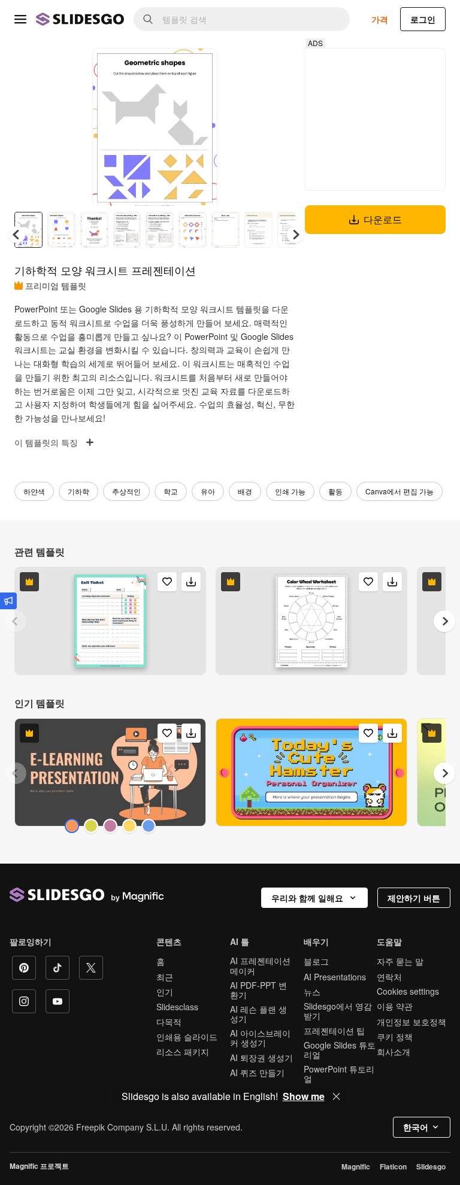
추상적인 (126, 491)
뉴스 (312, 991)
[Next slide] (199, 127)
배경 (245, 491)
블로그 (316, 961)
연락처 (389, 977)
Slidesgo (431, 1166)
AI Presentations (335, 977)
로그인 (422, 19)
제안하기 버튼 (414, 898)
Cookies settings (408, 991)
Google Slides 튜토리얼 (340, 1049)
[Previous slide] (15, 621)
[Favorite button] (166, 67)
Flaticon (393, 1166)
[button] (295, 234)
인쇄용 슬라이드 (186, 1036)
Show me (304, 1096)
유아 (208, 491)
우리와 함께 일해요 (307, 898)
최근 (164, 977)
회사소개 (393, 1051)
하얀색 (34, 491)
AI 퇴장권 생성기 (261, 1057)
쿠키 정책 (395, 1036)
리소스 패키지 (182, 1051)
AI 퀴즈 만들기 (257, 1072)
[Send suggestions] (8, 600)
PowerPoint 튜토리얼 (339, 1073)
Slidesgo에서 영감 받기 (338, 1010)
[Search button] (148, 19)
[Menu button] (20, 19)
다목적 (168, 1021)
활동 (335, 491)
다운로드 (383, 219)
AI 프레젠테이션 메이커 (260, 965)
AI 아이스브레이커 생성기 (260, 1037)
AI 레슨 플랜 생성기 (258, 1013)
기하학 (78, 491)
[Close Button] (337, 1096)
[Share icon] (197, 67)
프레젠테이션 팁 (334, 1030)
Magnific (355, 1166)
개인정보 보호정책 (411, 1021)
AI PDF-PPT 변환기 (258, 989)
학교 (171, 491)
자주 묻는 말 (400, 961)
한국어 (415, 1127)
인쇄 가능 (290, 491)
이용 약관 (395, 1006)
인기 (164, 991)
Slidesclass (177, 1006)
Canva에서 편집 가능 (399, 491)
